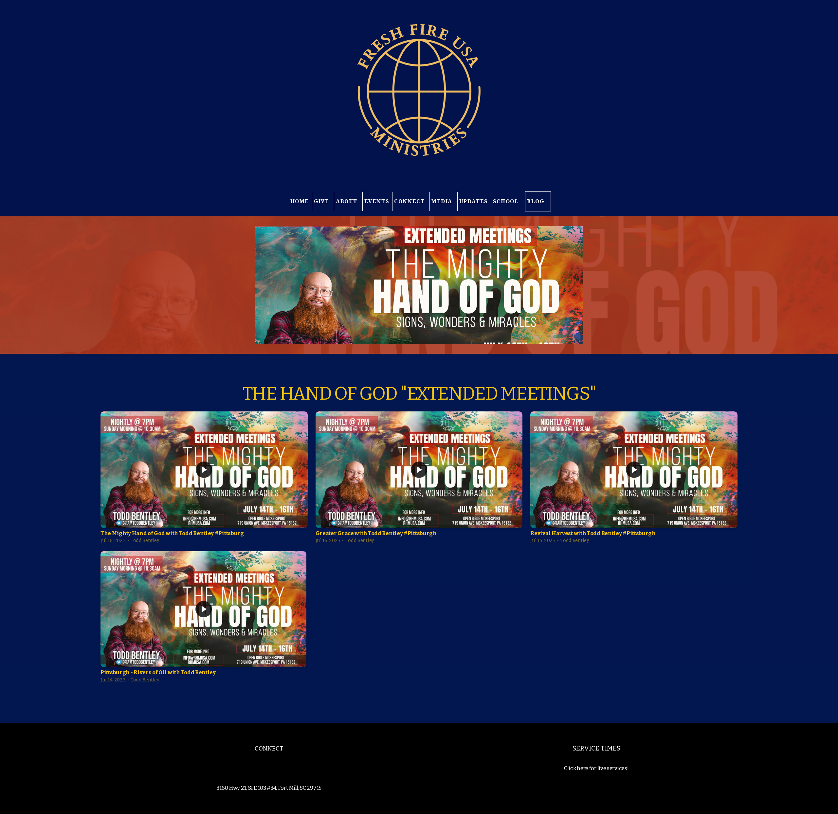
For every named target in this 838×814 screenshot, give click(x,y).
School (506, 201)
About (347, 201)
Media (442, 201)
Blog (535, 201)
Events (377, 201)
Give (322, 201)
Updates (473, 201)
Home (299, 201)
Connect (410, 201)
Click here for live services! (596, 768)
